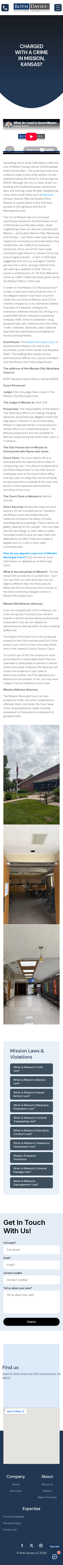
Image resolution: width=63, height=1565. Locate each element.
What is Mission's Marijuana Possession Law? (31, 1106)
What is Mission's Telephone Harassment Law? (31, 1144)
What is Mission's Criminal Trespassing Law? (30, 1119)
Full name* (9, 1243)
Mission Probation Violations (24, 1157)
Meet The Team (47, 1497)
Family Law (10, 1529)
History (47, 1491)
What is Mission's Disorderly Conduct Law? (31, 1132)
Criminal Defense (13, 1516)
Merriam (48, 194)
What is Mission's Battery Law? (29, 1081)
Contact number (12, 1273)
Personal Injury (12, 1523)
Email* (7, 1258)
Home (15, 1484)
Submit (31, 1321)
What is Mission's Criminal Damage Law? (30, 1170)
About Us (47, 1484)
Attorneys (16, 1491)
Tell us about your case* (17, 1288)
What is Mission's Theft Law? (28, 1068)
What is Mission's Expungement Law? (25, 1182)
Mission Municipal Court (40, 342)
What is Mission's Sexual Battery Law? (28, 1094)
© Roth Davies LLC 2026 (31, 1553)
